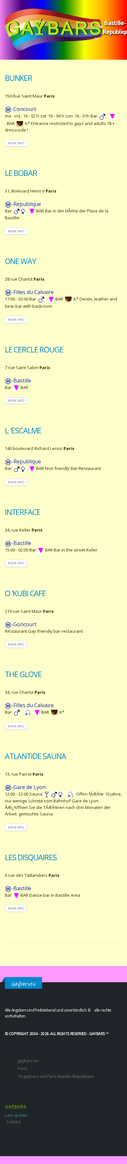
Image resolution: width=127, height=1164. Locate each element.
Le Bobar (21, 173)
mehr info (16, 143)
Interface (22, 512)
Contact (13, 1121)
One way (20, 261)
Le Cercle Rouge (34, 349)
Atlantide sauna (35, 756)
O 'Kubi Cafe (25, 593)
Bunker (18, 78)
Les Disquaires (31, 857)
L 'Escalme (23, 430)
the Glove (23, 674)
